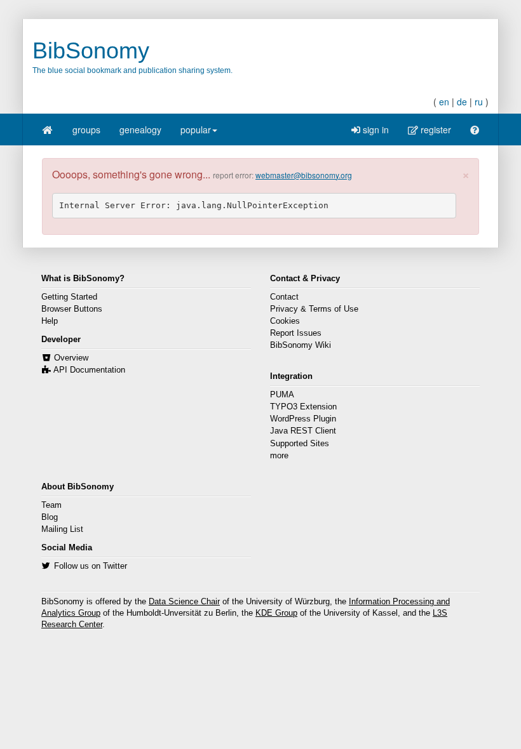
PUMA (282, 394)
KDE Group (276, 613)
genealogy (140, 129)
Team (51, 505)
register (434, 129)
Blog (49, 517)
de (462, 101)
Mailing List (62, 529)
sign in (374, 129)
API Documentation (89, 370)
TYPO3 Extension (303, 406)
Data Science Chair (184, 601)
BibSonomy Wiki (300, 345)
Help (49, 321)
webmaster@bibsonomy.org (303, 174)
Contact (284, 297)
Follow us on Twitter (90, 566)
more (279, 455)
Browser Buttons (71, 309)
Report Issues (295, 333)
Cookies (285, 321)
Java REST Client (303, 431)
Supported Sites (299, 443)
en (444, 101)
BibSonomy (90, 50)
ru (479, 101)
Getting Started (69, 297)
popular (195, 129)
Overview (71, 358)
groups (86, 129)
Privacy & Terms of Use (314, 309)
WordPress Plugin (303, 418)
